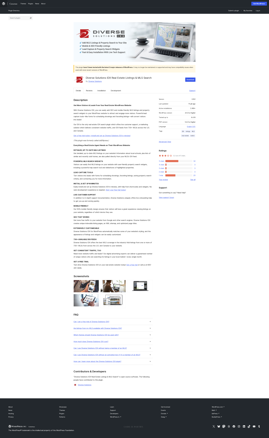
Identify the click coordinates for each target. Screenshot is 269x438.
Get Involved (165, 407)
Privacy (11, 417)
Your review (163, 180)
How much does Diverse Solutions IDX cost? (91, 342)
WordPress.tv (115, 417)
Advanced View (165, 142)
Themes (62, 410)
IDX (183, 131)
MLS (193, 131)
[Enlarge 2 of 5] (96, 297)
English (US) (191, 126)
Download (190, 79)
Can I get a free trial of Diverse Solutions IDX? (91, 322)
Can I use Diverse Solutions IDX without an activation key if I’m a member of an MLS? (107, 355)
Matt (214, 410)
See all (192, 180)
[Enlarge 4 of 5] (123, 297)
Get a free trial (132, 265)
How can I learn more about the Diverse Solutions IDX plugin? (97, 361)
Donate (164, 413)
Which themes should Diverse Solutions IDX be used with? (96, 335)
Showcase (63, 407)
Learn (112, 407)
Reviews (89, 91)
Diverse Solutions (95, 81)
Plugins (61, 413)
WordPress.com (218, 407)
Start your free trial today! (116, 190)
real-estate (185, 135)
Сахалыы (31, 426)
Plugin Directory (14, 10)
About (10, 407)
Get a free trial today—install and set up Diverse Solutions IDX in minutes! (102, 136)
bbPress (215, 413)
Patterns (62, 417)
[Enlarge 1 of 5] (96, 283)
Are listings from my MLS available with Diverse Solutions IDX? (98, 328)
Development (116, 91)
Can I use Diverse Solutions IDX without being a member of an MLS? (100, 348)
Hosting (11, 413)
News (10, 410)
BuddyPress (217, 417)
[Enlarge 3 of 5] (123, 283)
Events (163, 410)
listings (188, 131)
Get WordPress (259, 4)
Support (192, 91)
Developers (114, 413)
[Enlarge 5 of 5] (150, 283)
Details (78, 91)
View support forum (166, 197)
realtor (192, 135)
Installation (101, 91)
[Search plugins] (31, 18)
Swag (164, 417)
